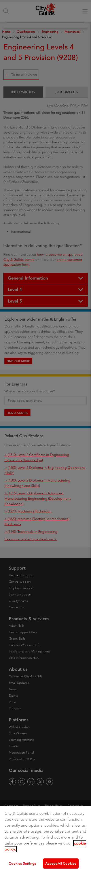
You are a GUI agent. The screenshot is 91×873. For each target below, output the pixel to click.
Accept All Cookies (60, 863)
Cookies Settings (22, 863)
